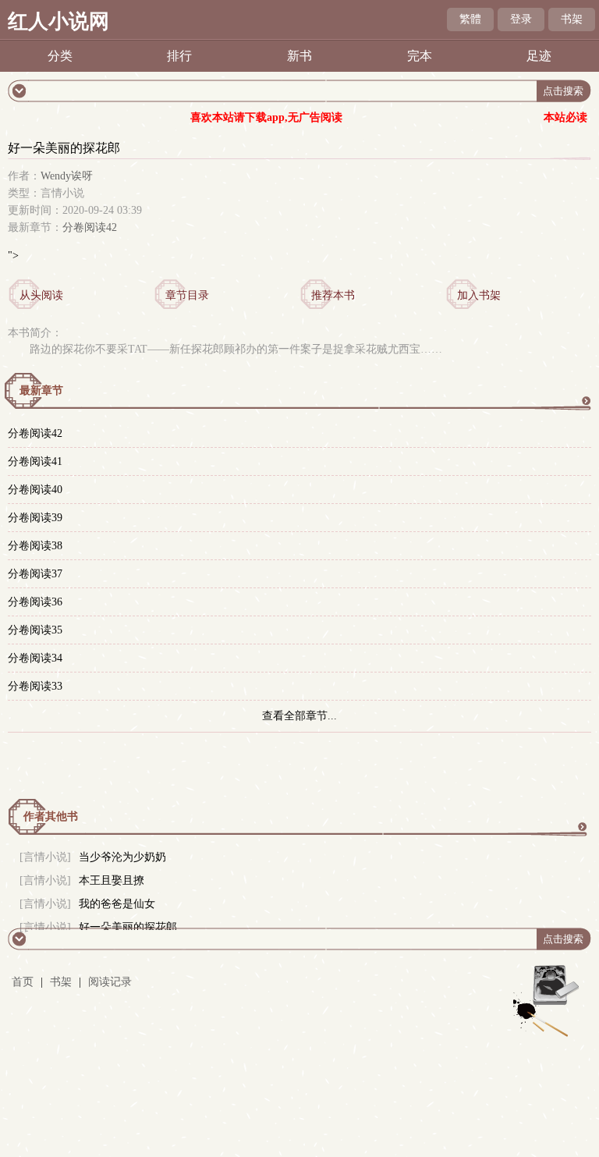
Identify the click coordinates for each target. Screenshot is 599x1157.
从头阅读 (41, 295)
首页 (23, 982)
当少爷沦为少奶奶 (122, 857)
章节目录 (187, 295)
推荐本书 (333, 295)
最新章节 (41, 390)
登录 (521, 19)
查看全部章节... (299, 716)
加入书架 (479, 295)
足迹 (538, 55)
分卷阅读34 (35, 658)
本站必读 (565, 117)
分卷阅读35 (35, 630)
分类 (60, 55)
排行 (179, 55)
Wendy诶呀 (67, 176)
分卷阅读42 (89, 227)
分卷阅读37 (35, 574)
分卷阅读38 (35, 546)
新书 (299, 55)
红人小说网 (58, 21)
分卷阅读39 (35, 517)
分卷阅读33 (35, 686)
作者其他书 (50, 816)
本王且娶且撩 (111, 880)
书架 (572, 19)
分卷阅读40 (35, 489)
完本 (419, 55)
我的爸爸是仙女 (117, 904)
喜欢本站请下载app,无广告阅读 (266, 117)
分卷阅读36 (35, 602)
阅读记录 (110, 982)
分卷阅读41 (35, 461)
